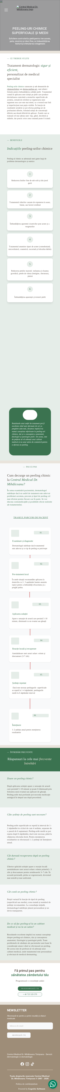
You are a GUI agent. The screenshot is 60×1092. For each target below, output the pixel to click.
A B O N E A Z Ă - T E (19, 1035)
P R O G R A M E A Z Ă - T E (30, 988)
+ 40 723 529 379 (30, 994)
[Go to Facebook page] (22, 1064)
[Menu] (6, 10)
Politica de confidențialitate (27, 1084)
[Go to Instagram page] (27, 1064)
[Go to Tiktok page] (32, 1064)
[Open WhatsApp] (52, 1084)
